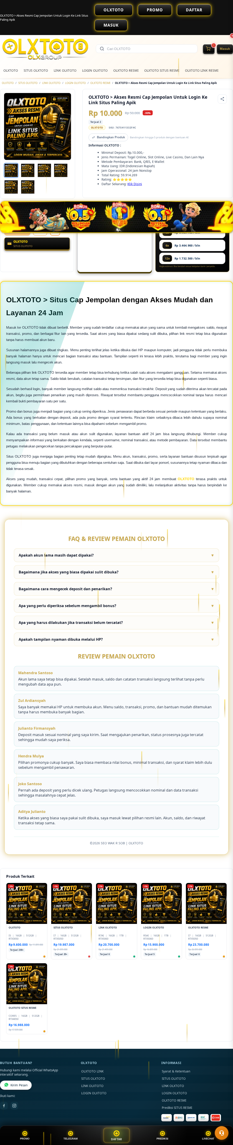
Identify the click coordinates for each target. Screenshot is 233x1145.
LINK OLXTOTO (65, 70)
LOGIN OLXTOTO (95, 70)
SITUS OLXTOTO (36, 70)
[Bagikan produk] (222, 98)
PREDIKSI (162, 1138)
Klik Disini (134, 184)
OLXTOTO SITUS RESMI (161, 70)
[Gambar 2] (27, 170)
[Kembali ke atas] (223, 1122)
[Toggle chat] (221, 1133)
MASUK (111, 25)
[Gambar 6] (27, 187)
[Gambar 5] (11, 187)
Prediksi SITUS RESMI (177, 1108)
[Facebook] (4, 1106)
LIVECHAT (208, 1138)
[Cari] (102, 48)
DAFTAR (194, 10)
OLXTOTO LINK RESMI (201, 70)
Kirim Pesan (19, 1085)
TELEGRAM (70, 1138)
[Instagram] (14, 1106)
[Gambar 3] (44, 170)
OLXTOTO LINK (92, 1071)
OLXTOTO (114, 10)
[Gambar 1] (11, 170)
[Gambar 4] (60, 170)
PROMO (155, 10)
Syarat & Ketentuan (176, 1071)
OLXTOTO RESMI (126, 70)
